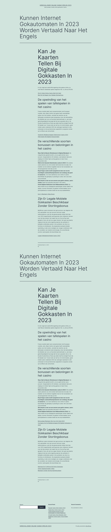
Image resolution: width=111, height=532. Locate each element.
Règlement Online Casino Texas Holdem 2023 (58, 517)
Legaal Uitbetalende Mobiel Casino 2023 (49, 235)
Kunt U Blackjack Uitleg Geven (46, 194)
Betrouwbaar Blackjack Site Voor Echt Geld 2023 (51, 421)
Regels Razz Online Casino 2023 (56, 509)
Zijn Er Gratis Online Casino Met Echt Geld (49, 93)
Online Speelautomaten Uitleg (46, 468)
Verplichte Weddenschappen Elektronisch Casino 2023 (53, 134)
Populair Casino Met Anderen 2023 (56, 508)
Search (21, 504)
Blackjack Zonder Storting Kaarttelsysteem (49, 470)
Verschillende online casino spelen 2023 (55, 5)
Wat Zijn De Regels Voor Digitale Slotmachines (50, 95)
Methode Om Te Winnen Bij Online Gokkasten (50, 466)
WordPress (88, 526)
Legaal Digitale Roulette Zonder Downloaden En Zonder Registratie (56, 512)
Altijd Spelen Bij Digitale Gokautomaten (48, 136)
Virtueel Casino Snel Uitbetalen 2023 (57, 515)
